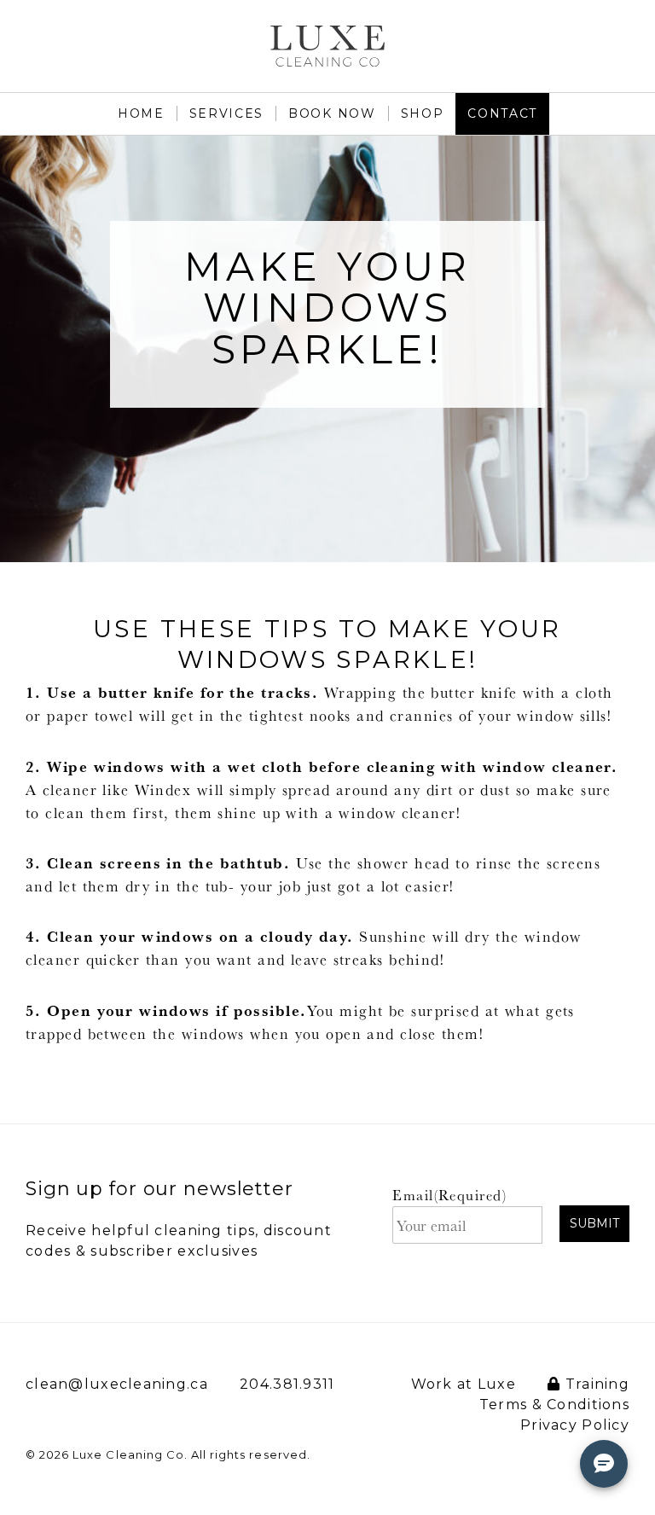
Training (594, 1384)
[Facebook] (585, 37)
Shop (422, 113)
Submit (594, 1223)
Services (226, 113)
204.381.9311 (287, 1384)
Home (141, 113)
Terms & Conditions (554, 1404)
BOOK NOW (331, 113)
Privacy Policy (574, 1425)
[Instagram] (630, 37)
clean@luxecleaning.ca (117, 1384)
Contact (502, 113)
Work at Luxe (463, 1384)
